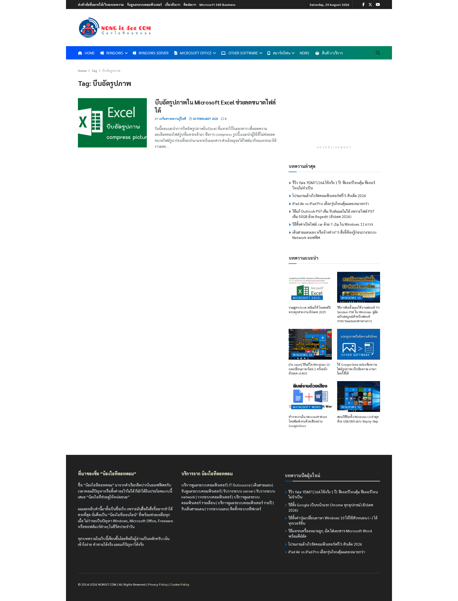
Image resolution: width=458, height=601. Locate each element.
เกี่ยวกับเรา (172, 4)
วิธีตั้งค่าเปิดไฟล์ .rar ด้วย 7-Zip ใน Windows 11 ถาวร (332, 224)
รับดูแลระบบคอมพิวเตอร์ (144, 4)
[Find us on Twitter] (370, 4)
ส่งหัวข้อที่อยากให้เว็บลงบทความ (101, 4)
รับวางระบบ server (238, 491)
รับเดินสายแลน (192, 508)
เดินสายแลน (262, 484)
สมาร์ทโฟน (281, 52)
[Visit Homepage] (115, 27)
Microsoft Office (196, 52)
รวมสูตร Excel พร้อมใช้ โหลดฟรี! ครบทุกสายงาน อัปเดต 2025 (310, 309)
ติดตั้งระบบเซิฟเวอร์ (245, 508)
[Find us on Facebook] (363, 4)
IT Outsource (240, 484)
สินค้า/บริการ (332, 52)
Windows (114, 52)
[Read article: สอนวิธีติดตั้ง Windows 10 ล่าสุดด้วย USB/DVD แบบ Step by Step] (358, 396)
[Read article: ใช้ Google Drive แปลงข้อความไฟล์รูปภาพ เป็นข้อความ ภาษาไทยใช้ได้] (358, 344)
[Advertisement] (334, 105)
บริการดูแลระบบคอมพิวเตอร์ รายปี (245, 502)
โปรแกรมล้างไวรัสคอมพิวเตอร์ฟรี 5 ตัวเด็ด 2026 (329, 195)
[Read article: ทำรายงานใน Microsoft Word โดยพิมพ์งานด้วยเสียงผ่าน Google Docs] (310, 396)
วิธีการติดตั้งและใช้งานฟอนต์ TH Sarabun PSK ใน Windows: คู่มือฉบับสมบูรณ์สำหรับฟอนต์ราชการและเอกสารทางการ (358, 314)
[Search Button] (378, 52)
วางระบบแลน (217, 508)
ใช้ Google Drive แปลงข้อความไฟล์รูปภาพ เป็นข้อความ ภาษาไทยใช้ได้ (357, 369)
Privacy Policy (158, 584)
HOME (90, 52)
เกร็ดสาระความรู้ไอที (172, 119)
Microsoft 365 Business (217, 4)
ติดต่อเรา (189, 4)
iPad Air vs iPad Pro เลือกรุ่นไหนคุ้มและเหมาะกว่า (330, 203)
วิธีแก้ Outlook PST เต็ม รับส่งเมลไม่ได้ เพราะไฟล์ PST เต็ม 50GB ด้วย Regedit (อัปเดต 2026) (333, 214)
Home (82, 70)
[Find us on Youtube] (378, 4)
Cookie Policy (179, 584)
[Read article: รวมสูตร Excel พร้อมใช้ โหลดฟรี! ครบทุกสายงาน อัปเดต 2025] (310, 287)
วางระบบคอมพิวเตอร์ (214, 496)
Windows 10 (351, 298)
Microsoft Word (307, 407)
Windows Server (154, 52)
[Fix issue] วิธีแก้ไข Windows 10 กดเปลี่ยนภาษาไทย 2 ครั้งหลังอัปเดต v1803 (309, 369)
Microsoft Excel (307, 298)
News (304, 52)
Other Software (243, 52)
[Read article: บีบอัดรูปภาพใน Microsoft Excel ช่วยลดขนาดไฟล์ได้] (112, 122)
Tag (94, 70)
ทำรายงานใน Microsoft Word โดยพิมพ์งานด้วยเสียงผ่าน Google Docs (308, 421)
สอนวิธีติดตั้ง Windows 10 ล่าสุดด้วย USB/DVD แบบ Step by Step (358, 419)
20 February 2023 (205, 119)
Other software (355, 355)
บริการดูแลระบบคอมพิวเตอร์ (204, 484)
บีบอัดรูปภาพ (111, 70)
